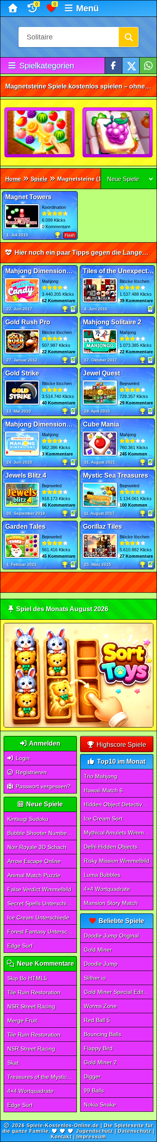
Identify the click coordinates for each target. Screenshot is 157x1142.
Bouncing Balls (102, 1034)
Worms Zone (100, 1006)
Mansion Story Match (111, 903)
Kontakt (61, 1137)
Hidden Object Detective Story (119, 804)
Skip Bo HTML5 (27, 978)
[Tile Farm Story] (118, 132)
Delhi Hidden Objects (110, 846)
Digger (92, 1076)
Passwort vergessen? (42, 786)
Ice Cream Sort (103, 818)
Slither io (95, 978)
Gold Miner (98, 949)
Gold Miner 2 (100, 1062)
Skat (13, 1063)
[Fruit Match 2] (39, 132)
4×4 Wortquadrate (30, 1091)
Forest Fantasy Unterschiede (42, 931)
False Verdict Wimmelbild (39, 889)
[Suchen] (128, 37)
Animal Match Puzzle (33, 875)
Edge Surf (20, 945)
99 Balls (94, 1090)
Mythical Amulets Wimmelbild (119, 832)
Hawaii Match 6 (103, 790)
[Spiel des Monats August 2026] (79, 726)
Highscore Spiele (120, 744)
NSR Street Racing (31, 1006)
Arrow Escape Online (34, 861)
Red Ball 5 (97, 1020)
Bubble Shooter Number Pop (42, 833)
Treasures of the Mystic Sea (42, 1077)
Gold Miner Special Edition (117, 992)
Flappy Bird (98, 1048)
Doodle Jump (101, 964)
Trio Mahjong (100, 776)
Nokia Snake (100, 1104)
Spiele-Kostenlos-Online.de (63, 1125)
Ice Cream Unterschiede (38, 917)
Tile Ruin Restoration (33, 992)
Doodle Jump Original (111, 935)
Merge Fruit (22, 1020)
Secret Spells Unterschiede (41, 903)
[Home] (13, 8)
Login (22, 758)
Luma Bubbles (102, 875)
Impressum (91, 1137)
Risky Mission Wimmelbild (116, 861)
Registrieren (30, 772)
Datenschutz (134, 1131)
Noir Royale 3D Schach (36, 847)
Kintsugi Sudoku (27, 819)
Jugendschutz (94, 1131)
